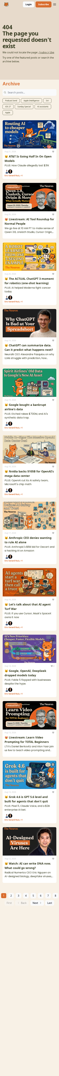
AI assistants (42, 106)
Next (35, 903)
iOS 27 (8, 106)
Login (28, 4)
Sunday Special (24, 106)
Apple (7, 112)
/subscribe (46, 52)
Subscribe (43, 4)
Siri (47, 100)
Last (49, 903)
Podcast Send (11, 100)
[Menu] (54, 4)
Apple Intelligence (31, 100)
